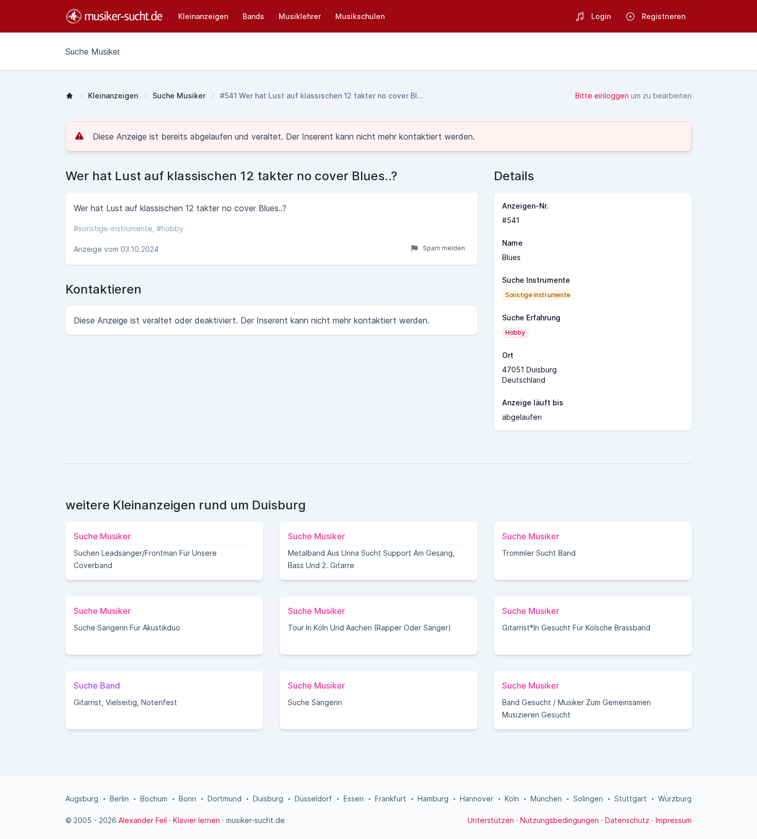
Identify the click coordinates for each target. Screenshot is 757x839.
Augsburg (81, 798)
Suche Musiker (178, 95)
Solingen (588, 798)
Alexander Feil (142, 820)
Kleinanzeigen (113, 95)
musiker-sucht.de (255, 820)
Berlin (119, 798)
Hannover (476, 798)
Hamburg (433, 798)
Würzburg (675, 798)
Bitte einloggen (602, 95)
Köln (512, 798)
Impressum (674, 820)
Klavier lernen (196, 820)
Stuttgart (630, 798)
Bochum (153, 798)
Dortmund (225, 798)
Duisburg (268, 798)
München (546, 798)
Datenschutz (627, 820)
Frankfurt (390, 798)
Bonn (187, 798)
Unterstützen (491, 820)
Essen (353, 798)
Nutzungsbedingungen (559, 820)
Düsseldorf (313, 798)
